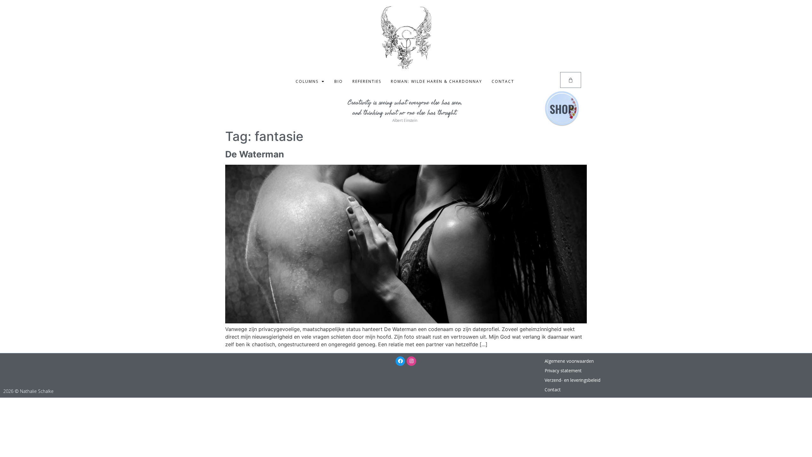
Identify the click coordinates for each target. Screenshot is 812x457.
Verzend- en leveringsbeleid (572, 380)
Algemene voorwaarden (569, 361)
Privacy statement (563, 371)
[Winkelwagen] (570, 80)
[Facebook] (400, 361)
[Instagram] (411, 361)
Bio (338, 81)
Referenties (366, 81)
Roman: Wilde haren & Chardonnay (436, 81)
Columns (307, 81)
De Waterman (254, 154)
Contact (503, 81)
